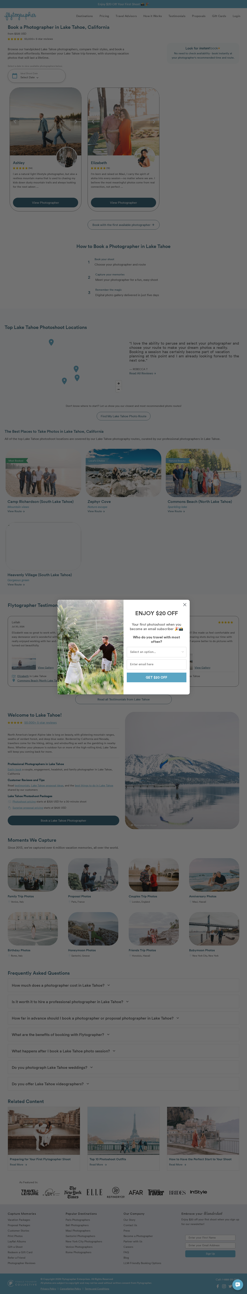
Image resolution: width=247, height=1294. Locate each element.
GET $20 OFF (156, 677)
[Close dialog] (184, 604)
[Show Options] (183, 652)
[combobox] (155, 652)
